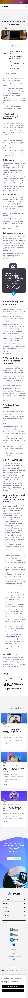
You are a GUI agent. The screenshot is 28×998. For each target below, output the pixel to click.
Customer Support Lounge (14, 962)
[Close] (24, 976)
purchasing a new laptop (12, 636)
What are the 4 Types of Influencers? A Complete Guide (12, 808)
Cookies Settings (13, 993)
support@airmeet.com (14, 956)
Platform (5, 903)
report (19, 609)
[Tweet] (14, 293)
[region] (13, 986)
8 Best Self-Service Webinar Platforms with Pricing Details (13, 770)
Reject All (13, 990)
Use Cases (6, 911)
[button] (8, 45)
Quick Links (6, 899)
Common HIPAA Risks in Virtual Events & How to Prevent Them (12, 731)
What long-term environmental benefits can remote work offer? (13, 689)
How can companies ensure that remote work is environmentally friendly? (13, 679)
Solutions (5, 907)
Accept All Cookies (12, 986)
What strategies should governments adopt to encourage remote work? (13, 684)
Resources (6, 915)
